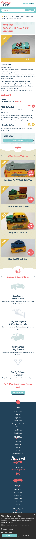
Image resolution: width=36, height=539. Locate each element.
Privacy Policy (18, 499)
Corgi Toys (18, 415)
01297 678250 (18, 468)
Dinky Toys (20, 16)
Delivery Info (18, 496)
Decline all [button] (26, 535)
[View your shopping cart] (29, 3)
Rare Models (18, 433)
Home (6, 16)
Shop (12, 16)
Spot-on (18, 418)
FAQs (18, 447)
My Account (18, 493)
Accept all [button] (9, 535)
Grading (18, 444)
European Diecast (18, 424)
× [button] (34, 515)
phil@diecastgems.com (18, 470)
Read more (11, 522)
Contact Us (18, 489)
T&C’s (18, 505)
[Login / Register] (27, 3)
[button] (18, 532)
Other (18, 427)
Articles (18, 450)
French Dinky (18, 421)
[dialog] (18, 526)
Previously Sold (18, 453)
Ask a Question (18, 140)
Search (29, 10)
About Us (18, 441)
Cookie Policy (18, 502)
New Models (18, 430)
